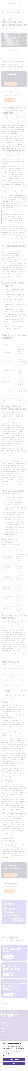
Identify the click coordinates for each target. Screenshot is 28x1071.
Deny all (14, 1063)
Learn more (5, 1055)
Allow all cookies (14, 1059)
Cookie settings (14, 1067)
